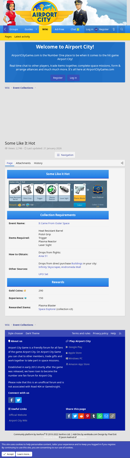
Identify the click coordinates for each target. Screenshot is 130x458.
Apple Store (75, 352)
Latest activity (22, 36)
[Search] (121, 29)
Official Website (17, 414)
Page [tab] (10, 163)
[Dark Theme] (113, 29)
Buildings (76, 263)
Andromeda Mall (71, 267)
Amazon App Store (79, 364)
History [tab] (38, 163)
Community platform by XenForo (42, 434)
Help (113, 333)
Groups (13, 29)
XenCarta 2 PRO (51, 437)
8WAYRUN (81, 437)
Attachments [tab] (23, 163)
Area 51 (43, 256)
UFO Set (43, 274)
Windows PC (75, 358)
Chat (75, 29)
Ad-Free (59, 29)
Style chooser (15, 333)
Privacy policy (100, 333)
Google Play (75, 347)
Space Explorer (47, 309)
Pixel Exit (112, 434)
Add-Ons (77, 434)
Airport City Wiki (17, 420)
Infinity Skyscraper (49, 267)
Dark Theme (32, 333)
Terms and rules (81, 333)
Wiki (45, 29)
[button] (30, 29)
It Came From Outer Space (54, 223)
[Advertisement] (65, 116)
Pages (8, 36)
